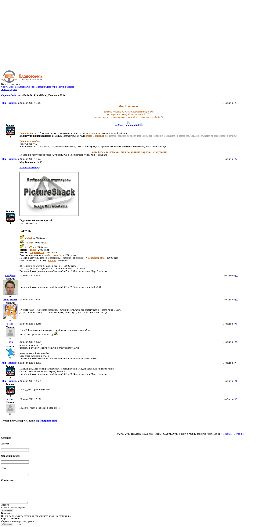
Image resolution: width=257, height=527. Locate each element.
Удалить (5, 504)
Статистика (51, 87)
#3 (236, 275)
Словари (40, 87)
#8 (236, 381)
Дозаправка (21, 87)
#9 (236, 399)
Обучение (239, 434)
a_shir (10, 323)
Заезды (70, 87)
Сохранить (7, 524)
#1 (236, 103)
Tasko (10, 342)
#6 (236, 342)
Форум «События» (11, 95)
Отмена (17, 524)
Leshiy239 (10, 275)
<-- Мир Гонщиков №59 (127, 125)
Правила (227, 434)
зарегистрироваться (47, 420)
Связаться (6, 438)
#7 (236, 362)
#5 (236, 323)
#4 (236, 299)
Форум (4, 87)
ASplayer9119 (10, 299)
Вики (11, 87)
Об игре (31, 87)
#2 (236, 159)
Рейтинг (62, 87)
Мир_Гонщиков (10, 103)
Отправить (7, 510)
